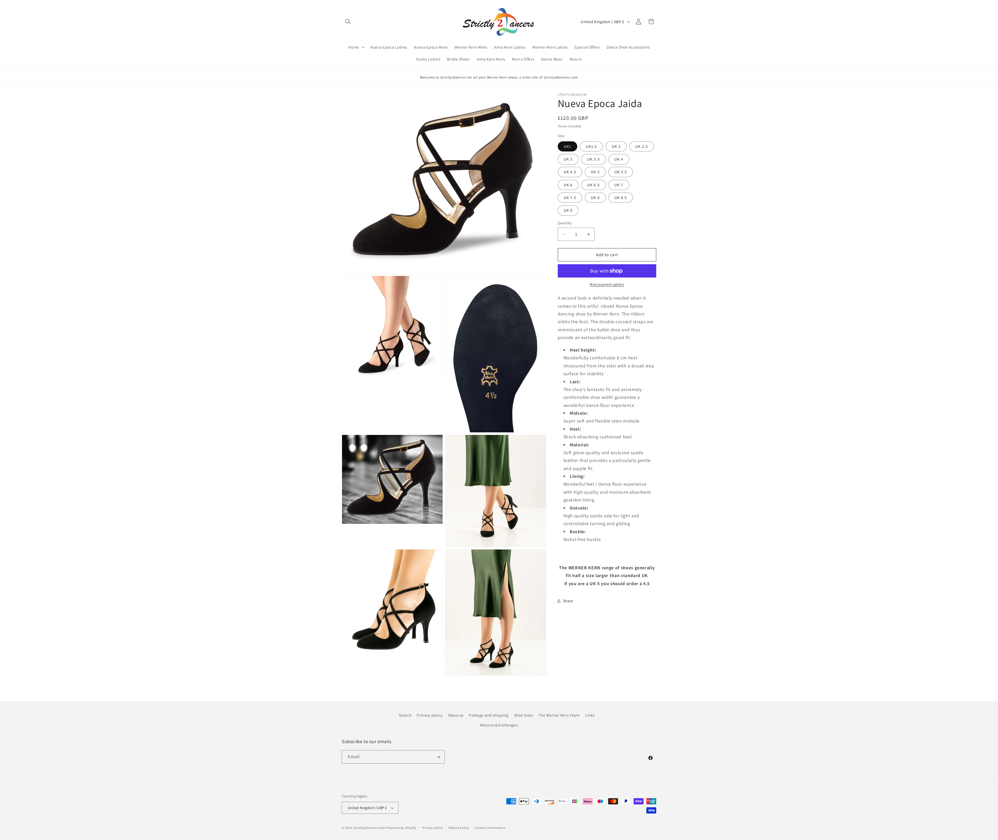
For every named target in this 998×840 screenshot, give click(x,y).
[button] (348, 21)
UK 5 (595, 171)
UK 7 (618, 184)
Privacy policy (429, 715)
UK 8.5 (620, 197)
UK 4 (618, 159)
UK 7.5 (570, 197)
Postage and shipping (488, 715)
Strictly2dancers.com (369, 828)
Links (590, 715)
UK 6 (568, 184)
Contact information (490, 828)
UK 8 (595, 197)
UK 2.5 (641, 146)
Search (405, 715)
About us (455, 715)
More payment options (607, 284)
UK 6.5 (593, 184)
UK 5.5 (620, 171)
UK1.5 (591, 146)
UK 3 (568, 159)
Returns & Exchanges (499, 724)
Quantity (565, 222)
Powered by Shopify (401, 828)
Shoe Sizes (523, 715)
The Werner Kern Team (559, 715)
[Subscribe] (438, 757)
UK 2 (616, 146)
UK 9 (568, 210)
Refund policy (459, 828)
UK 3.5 (593, 159)
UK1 (567, 146)
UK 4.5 (570, 171)
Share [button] (568, 600)
